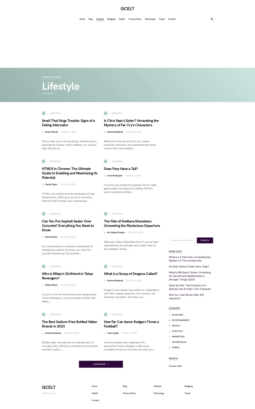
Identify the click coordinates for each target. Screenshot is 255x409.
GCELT (127, 9)
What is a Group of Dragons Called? (130, 274)
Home (94, 386)
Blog (125, 386)
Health (176, 325)
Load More (99, 364)
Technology (179, 342)
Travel (176, 347)
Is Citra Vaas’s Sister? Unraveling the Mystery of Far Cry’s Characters (131, 123)
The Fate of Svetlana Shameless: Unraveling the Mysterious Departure (132, 223)
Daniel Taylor (51, 184)
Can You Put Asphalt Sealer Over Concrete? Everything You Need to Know (68, 225)
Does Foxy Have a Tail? (121, 169)
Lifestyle (177, 331)
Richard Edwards (115, 132)
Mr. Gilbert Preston (116, 232)
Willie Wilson (51, 285)
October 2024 (175, 366)
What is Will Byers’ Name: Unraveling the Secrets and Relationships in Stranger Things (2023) (190, 276)
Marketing (178, 336)
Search (205, 240)
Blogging (177, 315)
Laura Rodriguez (114, 175)
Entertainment (181, 320)
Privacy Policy (129, 393)
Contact (95, 400)
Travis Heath (113, 333)
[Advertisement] (127, 45)
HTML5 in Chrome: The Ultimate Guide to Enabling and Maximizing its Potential (69, 173)
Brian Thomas (51, 132)
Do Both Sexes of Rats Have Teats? (189, 266)
